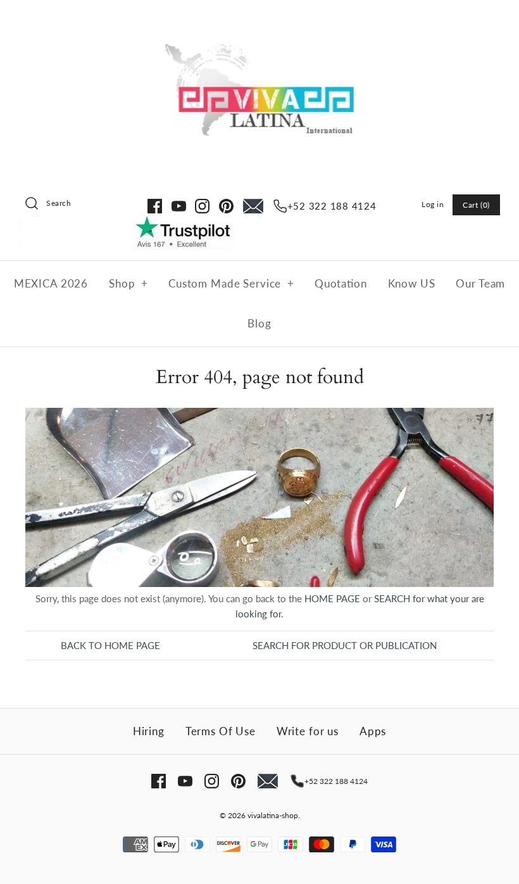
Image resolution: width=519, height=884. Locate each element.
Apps (373, 731)
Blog (259, 323)
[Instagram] (202, 206)
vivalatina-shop (272, 815)
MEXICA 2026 (51, 283)
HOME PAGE (332, 598)
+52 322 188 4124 (332, 206)
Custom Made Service (231, 283)
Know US (411, 283)
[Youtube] (179, 206)
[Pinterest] (226, 206)
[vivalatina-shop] (259, 20)
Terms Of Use (220, 731)
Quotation (341, 283)
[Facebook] (154, 206)
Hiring (149, 731)
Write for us (308, 731)
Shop (128, 283)
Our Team (480, 283)
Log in (433, 204)
